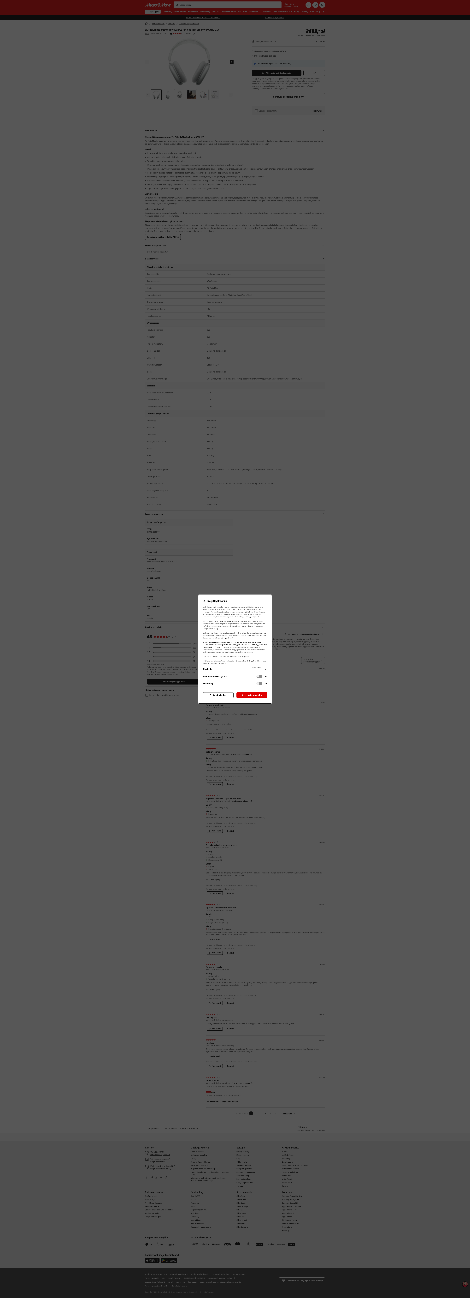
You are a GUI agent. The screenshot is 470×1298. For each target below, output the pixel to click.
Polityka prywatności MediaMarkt (214, 661)
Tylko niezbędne (218, 695)
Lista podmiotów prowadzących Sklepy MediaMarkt (244, 661)
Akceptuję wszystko (252, 695)
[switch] (259, 676)
